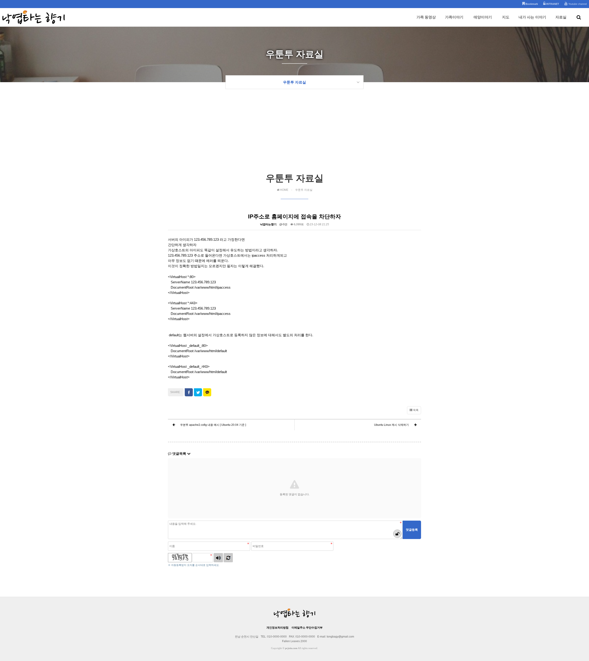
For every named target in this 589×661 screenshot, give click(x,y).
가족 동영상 (426, 17)
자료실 (560, 17)
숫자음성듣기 (218, 557)
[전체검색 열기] (579, 17)
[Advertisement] (294, 137)
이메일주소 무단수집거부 (307, 627)
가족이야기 (454, 17)
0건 (284, 224)
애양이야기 (483, 17)
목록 (415, 410)
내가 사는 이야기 (532, 17)
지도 (505, 17)
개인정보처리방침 (277, 627)
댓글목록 (179, 453)
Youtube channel (577, 4)
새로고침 (228, 557)
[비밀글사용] (397, 534)
